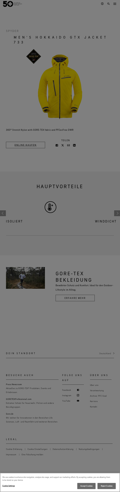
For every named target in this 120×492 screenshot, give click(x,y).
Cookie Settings (8, 486)
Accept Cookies (86, 486)
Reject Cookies (107, 486)
